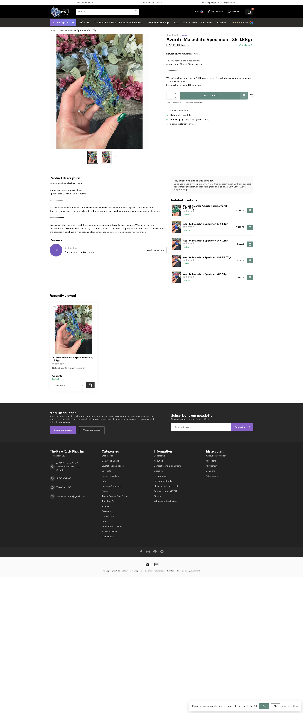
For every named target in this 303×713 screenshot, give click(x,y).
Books (105, 521)
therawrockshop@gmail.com (204, 186)
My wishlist (211, 465)
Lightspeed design (175, 570)
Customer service (63, 430)
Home (53, 30)
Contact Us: (160, 455)
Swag (105, 491)
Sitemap (158, 496)
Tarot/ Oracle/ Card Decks (115, 496)
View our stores (91, 430)
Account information (216, 455)
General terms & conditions (167, 465)
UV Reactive (108, 516)
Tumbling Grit (108, 501)
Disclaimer (159, 470)
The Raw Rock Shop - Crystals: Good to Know (172, 22)
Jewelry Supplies (110, 475)
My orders (211, 460)
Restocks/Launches (111, 486)
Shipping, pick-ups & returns (168, 486)
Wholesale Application (165, 501)
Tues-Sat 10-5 (63, 487)
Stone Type (107, 455)
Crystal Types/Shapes (113, 465)
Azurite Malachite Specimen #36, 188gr (78, 30)
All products (212, 475)
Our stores (207, 22)
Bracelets (106, 511)
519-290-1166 (63, 478)
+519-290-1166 (231, 186)
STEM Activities (109, 531)
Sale (104, 481)
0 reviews (184, 35)
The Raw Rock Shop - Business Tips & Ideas (118, 22)
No (275, 706)
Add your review (155, 250)
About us (158, 460)
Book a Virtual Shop (112, 526)
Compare (60, 385)
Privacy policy (160, 475)
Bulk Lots (106, 470)
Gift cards (85, 22)
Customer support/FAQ (165, 491)
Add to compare (173, 102)
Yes (264, 706)
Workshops (107, 536)
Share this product (192, 102)
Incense (106, 506)
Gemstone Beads (110, 460)
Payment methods (163, 481)
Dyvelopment (194, 570)
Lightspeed (160, 570)
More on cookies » (290, 706)
